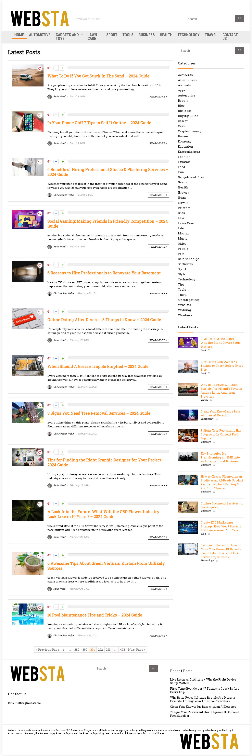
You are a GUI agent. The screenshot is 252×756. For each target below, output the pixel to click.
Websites (184, 305)
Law (181, 218)
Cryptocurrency (189, 131)
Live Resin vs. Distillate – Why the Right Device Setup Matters (221, 342)
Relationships (188, 259)
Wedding (184, 310)
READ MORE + (158, 96)
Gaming (184, 182)
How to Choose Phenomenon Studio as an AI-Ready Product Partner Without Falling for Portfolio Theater (222, 482)
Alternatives (187, 80)
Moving (184, 233)
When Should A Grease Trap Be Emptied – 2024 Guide (97, 366)
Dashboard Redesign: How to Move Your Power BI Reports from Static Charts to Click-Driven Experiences (221, 551)
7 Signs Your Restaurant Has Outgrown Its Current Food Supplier (221, 434)
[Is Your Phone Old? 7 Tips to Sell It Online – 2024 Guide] (28, 113)
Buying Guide (188, 116)
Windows (185, 315)
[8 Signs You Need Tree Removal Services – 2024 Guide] (28, 404)
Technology (189, 34)
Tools (127, 34)
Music (182, 238)
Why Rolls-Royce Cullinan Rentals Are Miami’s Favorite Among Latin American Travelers (222, 390)
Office (182, 243)
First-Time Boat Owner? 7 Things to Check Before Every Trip (222, 365)
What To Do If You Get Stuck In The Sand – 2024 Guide (98, 75)
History (183, 192)
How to (183, 203)
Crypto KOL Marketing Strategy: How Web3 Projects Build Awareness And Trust (221, 526)
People (183, 249)
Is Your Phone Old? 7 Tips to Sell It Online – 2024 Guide (99, 122)
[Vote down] (56, 68)
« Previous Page (47, 649)
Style (181, 274)
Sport (111, 34)
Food (181, 167)
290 (84, 649)
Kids (181, 213)
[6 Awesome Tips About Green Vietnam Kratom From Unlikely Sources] (28, 554)
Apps (182, 90)
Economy (184, 141)
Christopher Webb (63, 194)
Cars (181, 126)
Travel (211, 34)
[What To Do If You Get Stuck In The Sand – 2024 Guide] (28, 66)
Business (147, 34)
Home (19, 34)
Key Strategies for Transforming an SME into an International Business (220, 457)
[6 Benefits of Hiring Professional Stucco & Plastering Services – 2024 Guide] (28, 160)
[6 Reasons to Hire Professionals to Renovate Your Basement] (28, 263)
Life (181, 228)
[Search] (239, 18)
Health (166, 34)
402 (122, 649)
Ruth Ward (59, 96)
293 (108, 649)
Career (183, 121)
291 (92, 649)
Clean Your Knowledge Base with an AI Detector (220, 413)
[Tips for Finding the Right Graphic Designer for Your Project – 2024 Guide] (28, 450)
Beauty (183, 100)
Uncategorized (189, 300)
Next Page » (136, 649)
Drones (183, 136)
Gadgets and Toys (67, 36)
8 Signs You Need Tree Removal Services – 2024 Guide (98, 413)
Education (185, 146)
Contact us (230, 36)
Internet (184, 208)
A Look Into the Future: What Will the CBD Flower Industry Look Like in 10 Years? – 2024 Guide (103, 514)
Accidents (185, 75)
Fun (181, 172)
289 (76, 649)
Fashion (184, 157)
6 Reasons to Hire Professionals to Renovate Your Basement (104, 272)
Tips (181, 284)
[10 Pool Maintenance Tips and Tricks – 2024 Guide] (28, 605)
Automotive (40, 34)
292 (100, 649)
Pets (181, 254)
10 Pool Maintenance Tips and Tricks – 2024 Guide (94, 615)
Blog (181, 105)
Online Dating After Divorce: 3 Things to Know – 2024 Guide (104, 319)
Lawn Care (92, 36)
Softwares (185, 264)
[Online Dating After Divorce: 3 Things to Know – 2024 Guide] (28, 310)
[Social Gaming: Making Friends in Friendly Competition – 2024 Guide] (28, 212)
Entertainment (189, 151)
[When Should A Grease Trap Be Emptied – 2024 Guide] (28, 357)
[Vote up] (62, 68)
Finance (184, 162)
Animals (184, 85)
